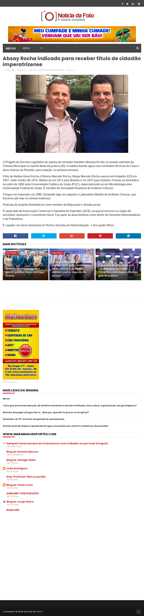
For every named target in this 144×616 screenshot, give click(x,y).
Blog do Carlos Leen (19, 485)
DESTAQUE (11, 253)
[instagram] (139, 4)
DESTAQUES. (58, 70)
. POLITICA (33, 70)
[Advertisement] (32, 541)
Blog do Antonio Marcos (22, 451)
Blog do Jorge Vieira (20, 501)
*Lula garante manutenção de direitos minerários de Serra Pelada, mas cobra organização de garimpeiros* (70, 405)
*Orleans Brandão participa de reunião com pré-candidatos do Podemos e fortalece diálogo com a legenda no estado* (72, 268)
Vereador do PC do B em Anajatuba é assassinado (33, 419)
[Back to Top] (138, 611)
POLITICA (70, 70)
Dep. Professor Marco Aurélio (26, 476)
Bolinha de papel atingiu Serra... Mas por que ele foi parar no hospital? (46, 412)
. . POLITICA (20, 70)
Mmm (6, 398)
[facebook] (122, 4)
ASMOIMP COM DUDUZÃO (22, 493)
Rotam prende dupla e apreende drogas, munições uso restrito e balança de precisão (55, 426)
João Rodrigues (17, 468)
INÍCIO (11, 48)
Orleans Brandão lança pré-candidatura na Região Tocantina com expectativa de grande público (118, 270)
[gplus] (133, 4)
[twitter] (127, 4)
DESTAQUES (45, 70)
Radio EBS (12, 510)
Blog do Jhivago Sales (21, 460)
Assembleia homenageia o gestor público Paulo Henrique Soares (24, 272)
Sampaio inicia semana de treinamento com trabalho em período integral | (57, 443)
